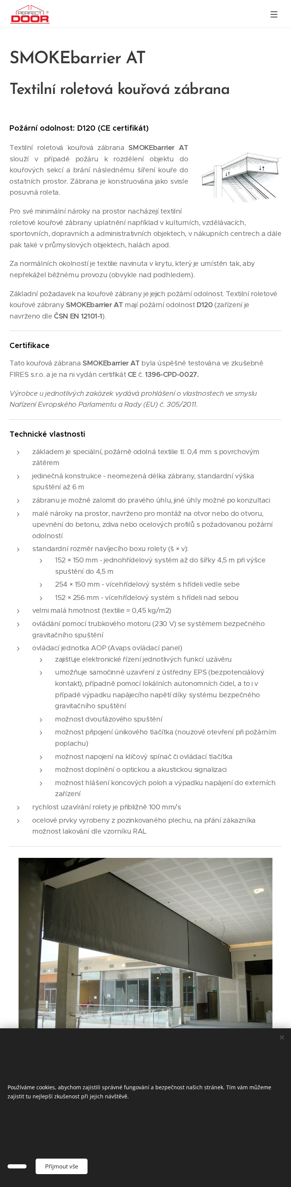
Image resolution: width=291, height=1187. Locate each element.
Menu (274, 14)
